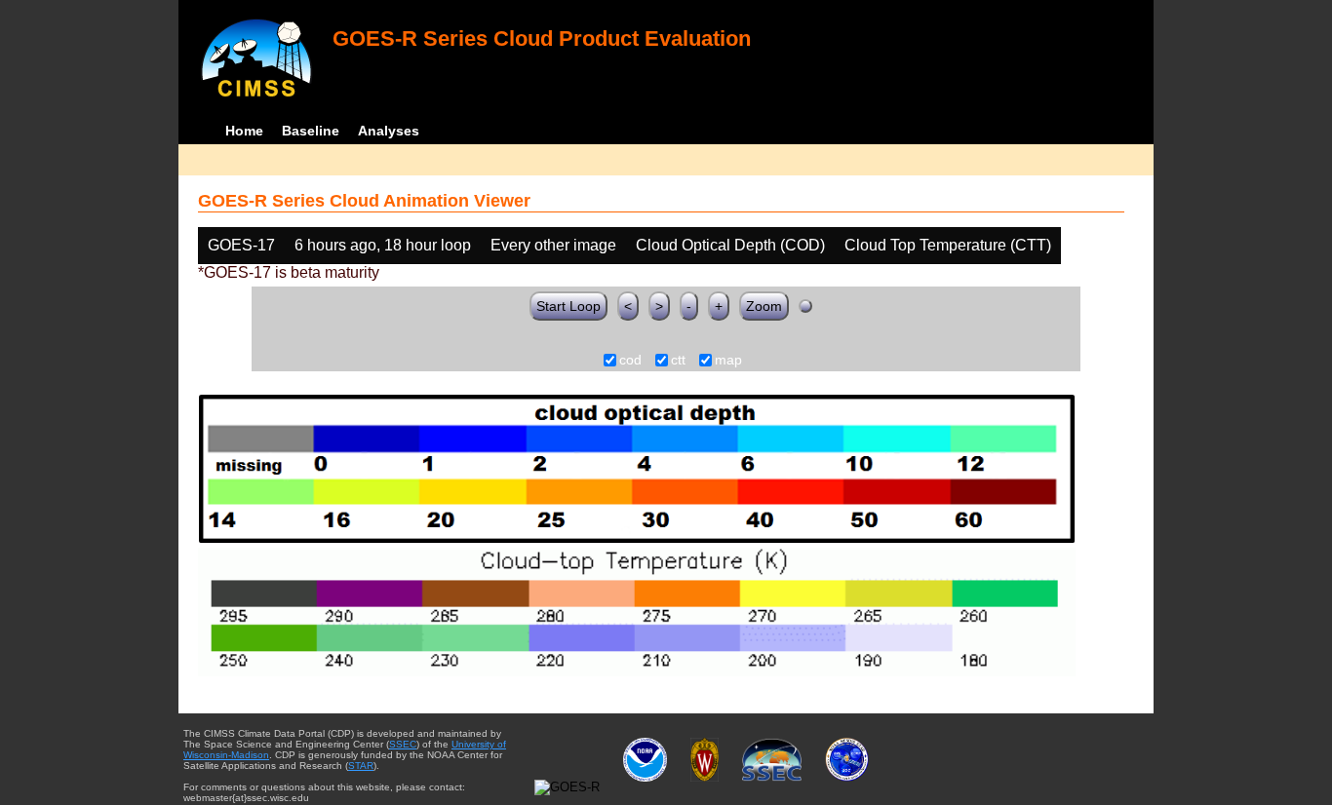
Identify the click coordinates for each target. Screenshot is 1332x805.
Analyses (388, 130)
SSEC (402, 744)
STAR (360, 765)
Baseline (310, 130)
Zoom (764, 306)
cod (630, 360)
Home (244, 130)
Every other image (553, 245)
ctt (678, 360)
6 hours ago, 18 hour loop (382, 245)
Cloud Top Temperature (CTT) (947, 245)
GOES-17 (241, 245)
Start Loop (568, 306)
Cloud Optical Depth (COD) (730, 245)
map (728, 360)
